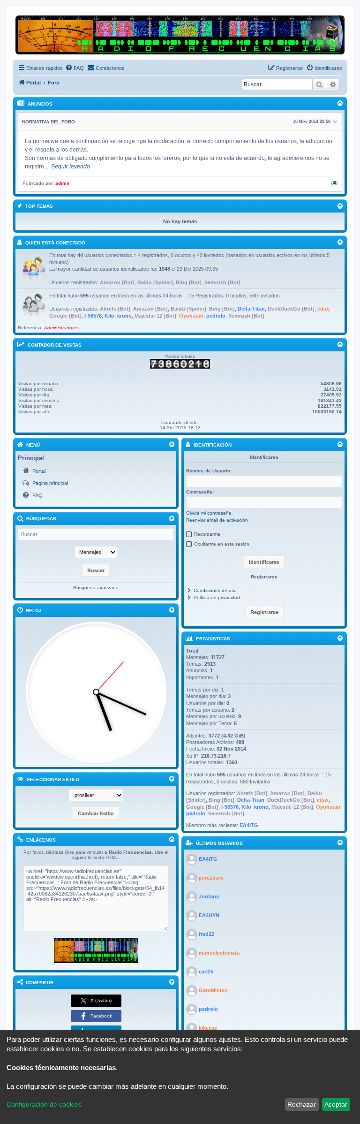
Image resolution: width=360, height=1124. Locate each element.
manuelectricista (219, 953)
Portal (38, 471)
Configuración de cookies (44, 1104)
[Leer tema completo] (334, 183)
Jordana (209, 896)
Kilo (109, 316)
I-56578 (93, 316)
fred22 (206, 934)
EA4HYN (209, 915)
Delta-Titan (251, 308)
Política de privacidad (217, 597)
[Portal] (180, 34)
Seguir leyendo (70, 166)
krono (124, 316)
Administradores (61, 327)
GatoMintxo (213, 990)
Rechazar (301, 1104)
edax (323, 308)
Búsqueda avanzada (96, 587)
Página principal (50, 483)
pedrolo (215, 316)
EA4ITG (249, 825)
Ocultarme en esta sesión (221, 544)
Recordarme (207, 534)
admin (62, 183)
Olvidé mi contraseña (209, 513)
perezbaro (211, 878)
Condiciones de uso (215, 590)
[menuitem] (74, 68)
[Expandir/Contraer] (171, 444)
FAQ (37, 495)
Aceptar (335, 1104)
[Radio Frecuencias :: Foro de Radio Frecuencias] (96, 950)
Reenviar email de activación (217, 520)
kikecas (208, 1028)
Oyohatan (191, 316)
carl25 (206, 971)
